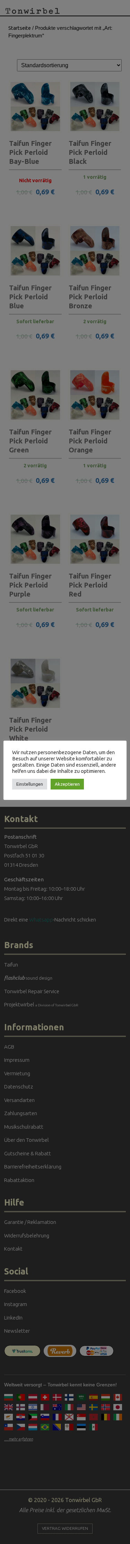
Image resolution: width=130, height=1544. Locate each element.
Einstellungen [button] (29, 784)
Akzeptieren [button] (67, 784)
